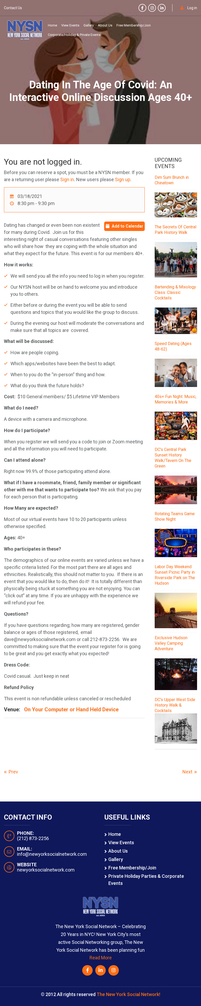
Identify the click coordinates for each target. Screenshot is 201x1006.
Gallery (88, 25)
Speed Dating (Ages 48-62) (173, 346)
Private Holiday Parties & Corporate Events (146, 879)
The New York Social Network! (128, 994)
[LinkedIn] (161, 8)
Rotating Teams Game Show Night (175, 516)
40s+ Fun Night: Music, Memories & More (175, 399)
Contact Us (13, 8)
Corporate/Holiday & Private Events (74, 35)
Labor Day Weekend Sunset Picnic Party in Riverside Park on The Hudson (175, 575)
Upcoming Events (168, 163)
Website (27, 864)
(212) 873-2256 (33, 838)
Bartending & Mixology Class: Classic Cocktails (175, 292)
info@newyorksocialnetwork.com (52, 854)
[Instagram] (152, 8)
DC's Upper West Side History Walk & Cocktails (175, 705)
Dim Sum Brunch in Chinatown (172, 180)
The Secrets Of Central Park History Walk (175, 229)
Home (52, 25)
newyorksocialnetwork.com (46, 870)
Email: (24, 849)
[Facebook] (142, 8)
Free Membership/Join (133, 25)
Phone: (25, 833)
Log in (192, 8)
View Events (70, 25)
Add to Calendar (127, 226)
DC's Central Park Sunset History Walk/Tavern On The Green (173, 458)
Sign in (67, 179)
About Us (105, 25)
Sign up (122, 179)
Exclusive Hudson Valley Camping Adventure (171, 643)
